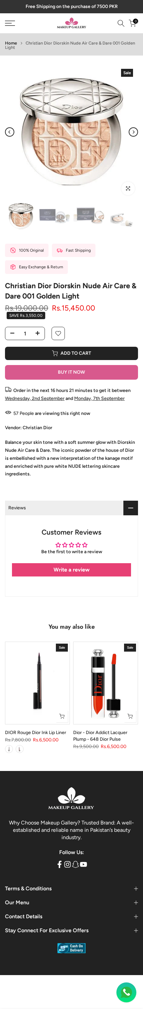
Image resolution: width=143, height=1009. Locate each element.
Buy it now (71, 372)
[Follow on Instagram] (67, 864)
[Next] (133, 132)
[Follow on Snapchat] (75, 864)
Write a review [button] (71, 570)
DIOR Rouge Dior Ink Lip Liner (35, 732)
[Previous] (9, 132)
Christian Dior (37, 428)
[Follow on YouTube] (83, 864)
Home (11, 43)
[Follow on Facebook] (59, 864)
